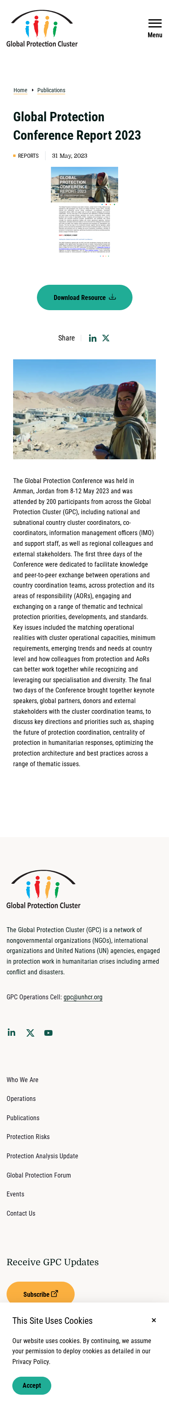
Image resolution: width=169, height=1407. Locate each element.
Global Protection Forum (39, 1175)
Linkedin (13, 1033)
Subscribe (36, 1294)
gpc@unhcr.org (83, 997)
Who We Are (23, 1080)
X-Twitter (32, 1035)
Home (20, 90)
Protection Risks (28, 1137)
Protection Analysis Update (42, 1156)
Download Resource (80, 298)
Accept (32, 1385)
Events (15, 1194)
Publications (51, 90)
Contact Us (21, 1213)
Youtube (50, 1035)
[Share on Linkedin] (93, 338)
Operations (21, 1099)
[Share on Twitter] (106, 338)
